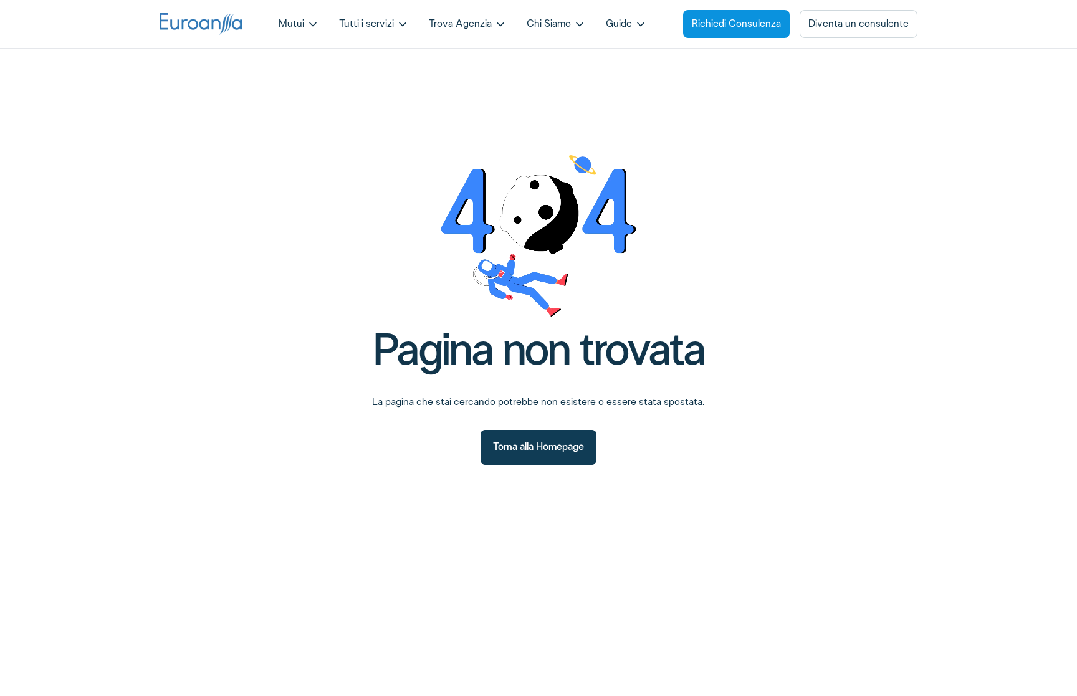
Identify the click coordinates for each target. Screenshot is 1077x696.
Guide (619, 24)
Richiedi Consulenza (736, 24)
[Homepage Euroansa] (201, 23)
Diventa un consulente (858, 24)
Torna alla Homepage (538, 447)
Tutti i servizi (366, 24)
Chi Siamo (549, 24)
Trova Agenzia (460, 24)
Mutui (291, 24)
